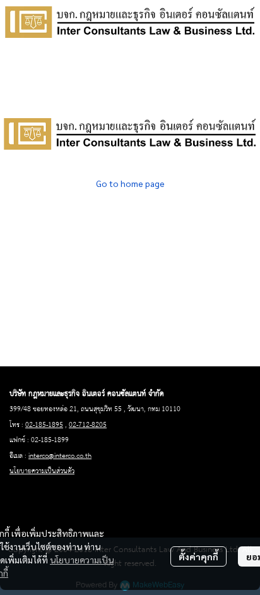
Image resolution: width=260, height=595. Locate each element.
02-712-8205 (88, 425)
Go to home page (130, 183)
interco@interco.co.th (60, 456)
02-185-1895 (44, 425)
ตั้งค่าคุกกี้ (198, 556)
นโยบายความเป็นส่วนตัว (41, 471)
